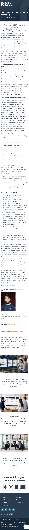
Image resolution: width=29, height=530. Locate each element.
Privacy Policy (15, 519)
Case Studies (19, 502)
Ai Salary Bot (6, 500)
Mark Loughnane (11, 324)
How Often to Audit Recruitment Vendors (14, 416)
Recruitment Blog (11, 17)
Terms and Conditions (7, 519)
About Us (5, 497)
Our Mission (6, 502)
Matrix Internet (15, 526)
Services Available (18, 331)
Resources (5, 505)
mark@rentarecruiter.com (12, 328)
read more (14, 389)
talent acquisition (11, 345)
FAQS (17, 500)
